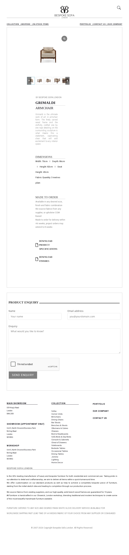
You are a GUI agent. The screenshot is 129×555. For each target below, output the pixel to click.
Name (12, 311)
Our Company (115, 24)
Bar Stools (55, 422)
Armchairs (56, 417)
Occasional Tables (59, 451)
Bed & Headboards (59, 434)
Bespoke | (27, 24)
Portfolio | (86, 24)
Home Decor (57, 462)
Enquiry (13, 326)
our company (101, 411)
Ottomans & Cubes (59, 428)
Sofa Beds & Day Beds (61, 437)
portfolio (99, 404)
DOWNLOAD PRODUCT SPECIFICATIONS (48, 245)
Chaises (54, 431)
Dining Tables (57, 454)
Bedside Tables (58, 448)
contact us (100, 418)
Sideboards (56, 445)
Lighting (55, 460)
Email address (75, 311)
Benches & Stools (59, 425)
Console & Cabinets (60, 440)
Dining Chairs (57, 420)
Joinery (54, 457)
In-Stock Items (41, 24)
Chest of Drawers (59, 442)
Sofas (53, 411)
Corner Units (56, 414)
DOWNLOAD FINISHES (45, 259)
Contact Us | (100, 24)
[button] (67, 81)
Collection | (14, 24)
